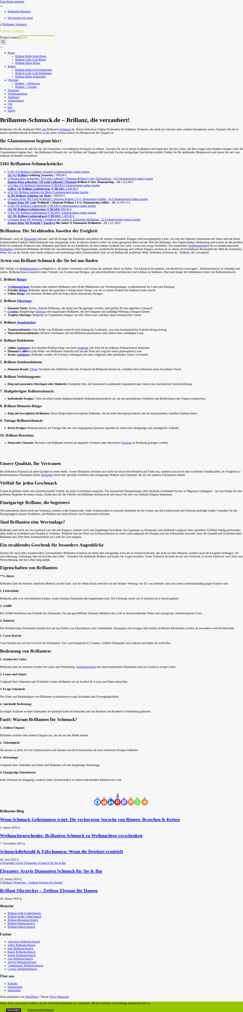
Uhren (33, 369)
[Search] (3, 42)
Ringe (11, 52)
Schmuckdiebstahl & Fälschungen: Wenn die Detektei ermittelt (61, 851)
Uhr (10, 104)
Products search (10, 37)
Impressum (14, 990)
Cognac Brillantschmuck (22, 969)
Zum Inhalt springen (12, 1)
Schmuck (65, 129)
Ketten (12, 66)
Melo (47, 195)
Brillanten (47, 475)
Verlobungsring (197, 245)
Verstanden (13, 1010)
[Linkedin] (110, 798)
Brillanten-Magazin (19, 11)
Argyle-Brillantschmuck (22, 962)
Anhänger (14, 97)
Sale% (11, 110)
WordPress (31, 996)
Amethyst (49, 223)
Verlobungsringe (17, 93)
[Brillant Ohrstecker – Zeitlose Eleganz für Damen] (31, 882)
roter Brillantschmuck (20, 948)
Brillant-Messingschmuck (23, 920)
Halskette (82, 347)
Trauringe (13, 90)
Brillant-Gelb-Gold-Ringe (30, 59)
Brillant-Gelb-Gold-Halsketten (33, 73)
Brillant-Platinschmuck (21, 923)
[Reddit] (104, 798)
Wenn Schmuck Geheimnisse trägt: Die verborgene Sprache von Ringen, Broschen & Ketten (90, 819)
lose (10, 107)
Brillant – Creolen (26, 86)
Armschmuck (16, 100)
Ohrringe (13, 80)
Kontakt (12, 983)
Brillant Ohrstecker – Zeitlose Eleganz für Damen (49, 890)
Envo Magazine (59, 996)
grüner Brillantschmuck (22, 955)
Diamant (71, 182)
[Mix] (130, 798)
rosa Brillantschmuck (20, 958)
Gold (33, 202)
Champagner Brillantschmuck (25, 965)
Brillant (23, 175)
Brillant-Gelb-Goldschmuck (24, 913)
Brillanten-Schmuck (12, 30)
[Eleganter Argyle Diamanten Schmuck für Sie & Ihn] (33, 863)
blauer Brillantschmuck (21, 951)
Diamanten (30, 238)
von (44, 129)
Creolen (13, 311)
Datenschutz (15, 987)
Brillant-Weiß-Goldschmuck (24, 916)
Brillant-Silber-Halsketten (30, 76)
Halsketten (6, 249)
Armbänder (26, 322)
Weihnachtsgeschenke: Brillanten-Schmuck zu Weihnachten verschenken (71, 835)
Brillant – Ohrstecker (27, 83)
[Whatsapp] (137, 798)
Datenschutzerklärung (41, 1009)
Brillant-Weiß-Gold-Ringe (31, 56)
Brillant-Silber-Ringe (27, 63)
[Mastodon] (124, 798)
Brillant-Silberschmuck (21, 926)
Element (127, 442)
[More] (145, 798)
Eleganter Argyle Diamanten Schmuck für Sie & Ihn (51, 871)
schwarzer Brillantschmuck (24, 941)
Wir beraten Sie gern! (20, 18)
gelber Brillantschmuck (21, 945)
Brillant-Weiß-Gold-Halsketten (33, 69)
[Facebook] (97, 798)
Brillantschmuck (29, 268)
